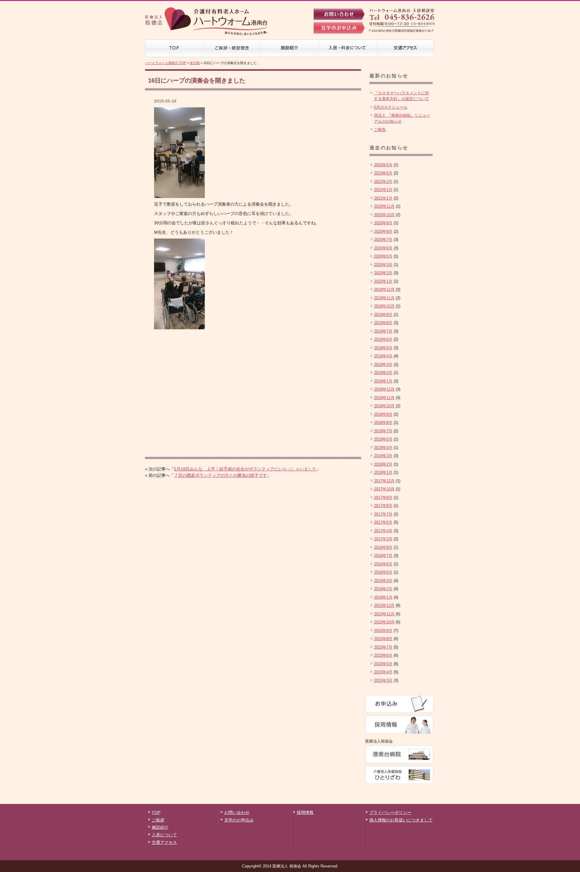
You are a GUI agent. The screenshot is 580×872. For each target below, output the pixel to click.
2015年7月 (383, 647)
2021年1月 (383, 198)
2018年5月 (383, 439)
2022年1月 (383, 189)
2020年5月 (383, 256)
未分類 (195, 63)
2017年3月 (383, 539)
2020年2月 (383, 273)
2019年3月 (383, 364)
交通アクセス (164, 842)
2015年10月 (384, 622)
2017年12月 (384, 481)
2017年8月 (383, 505)
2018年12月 (384, 389)
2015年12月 (384, 605)
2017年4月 (383, 531)
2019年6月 (383, 339)
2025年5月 (383, 165)
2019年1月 (383, 381)
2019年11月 (384, 298)
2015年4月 (383, 672)
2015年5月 (383, 664)
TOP (156, 812)
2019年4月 (383, 356)
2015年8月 (383, 638)
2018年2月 (383, 464)
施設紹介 (160, 827)
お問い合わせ (237, 812)
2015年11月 (384, 614)
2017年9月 (383, 497)
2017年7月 (383, 514)
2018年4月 (383, 447)
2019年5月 (383, 348)
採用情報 (305, 812)
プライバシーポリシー (390, 812)
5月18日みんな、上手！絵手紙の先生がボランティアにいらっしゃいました (245, 469)
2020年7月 (383, 239)
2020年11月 (384, 206)
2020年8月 (383, 231)
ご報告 (380, 129)
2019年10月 (384, 306)
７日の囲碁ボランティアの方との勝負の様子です (220, 475)
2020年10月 (384, 215)
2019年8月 (383, 322)
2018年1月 (383, 472)
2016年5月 (383, 572)
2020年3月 (383, 264)
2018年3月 (383, 456)
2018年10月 (384, 406)
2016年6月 (383, 564)
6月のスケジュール (391, 107)
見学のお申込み (239, 820)
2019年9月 (383, 314)
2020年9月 (383, 223)
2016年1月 (383, 597)
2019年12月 (384, 289)
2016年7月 (383, 555)
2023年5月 (383, 173)
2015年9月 (383, 630)
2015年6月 (383, 655)
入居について (164, 834)
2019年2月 (383, 372)
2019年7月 (383, 331)
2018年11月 (384, 397)
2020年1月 (383, 281)
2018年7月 (383, 431)
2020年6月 (383, 248)
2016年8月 (383, 547)
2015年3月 (383, 680)
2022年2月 (383, 181)
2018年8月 (383, 422)
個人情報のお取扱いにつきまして (401, 820)
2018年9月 (383, 414)
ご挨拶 (158, 820)
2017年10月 (384, 489)
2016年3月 (383, 580)
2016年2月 (383, 589)
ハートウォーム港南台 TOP (165, 63)
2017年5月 (383, 522)
